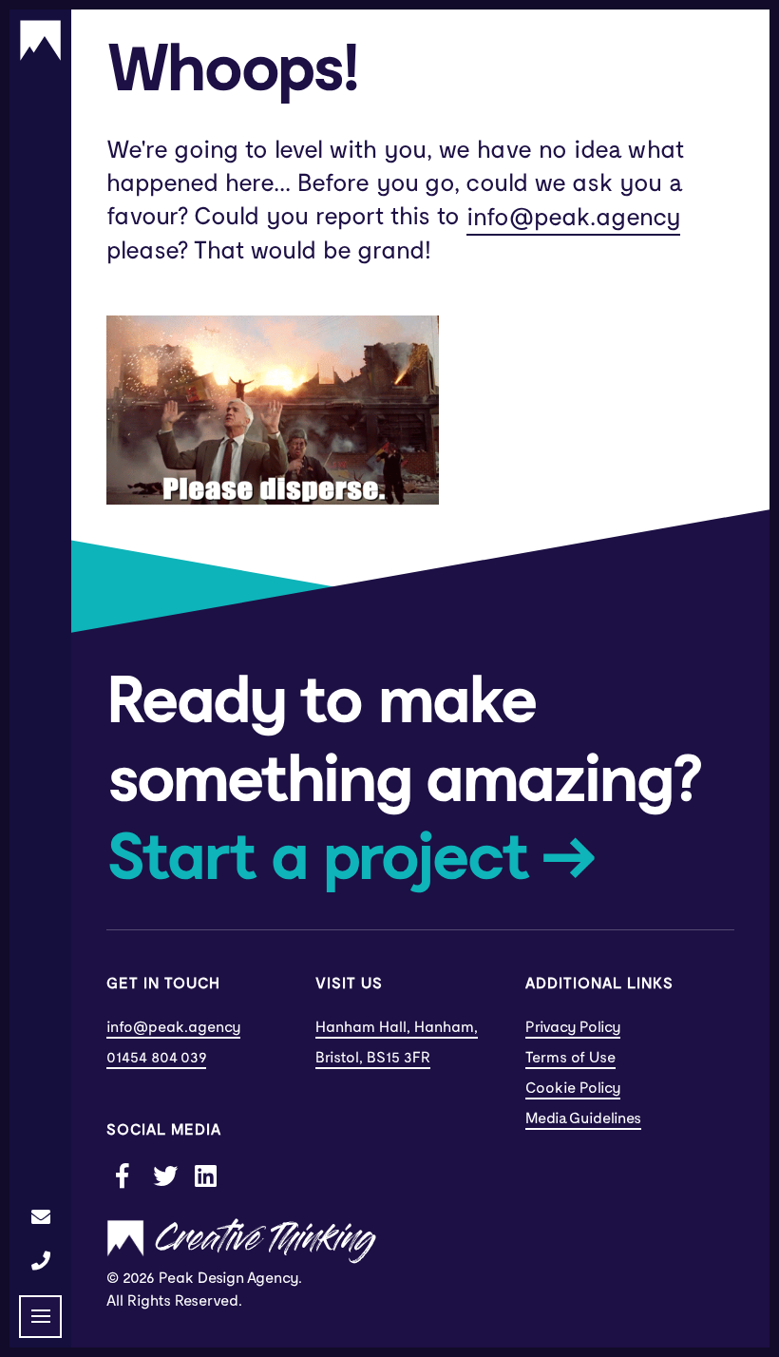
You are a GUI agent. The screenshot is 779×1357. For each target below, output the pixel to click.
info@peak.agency (573, 217)
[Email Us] (41, 1217)
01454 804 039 (156, 1057)
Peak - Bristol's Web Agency (40, 40)
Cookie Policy (572, 1088)
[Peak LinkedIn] (206, 1174)
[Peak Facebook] (122, 1174)
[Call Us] (41, 1261)
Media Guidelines (583, 1118)
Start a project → (350, 859)
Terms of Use (570, 1057)
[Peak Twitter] (164, 1174)
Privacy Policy (572, 1027)
